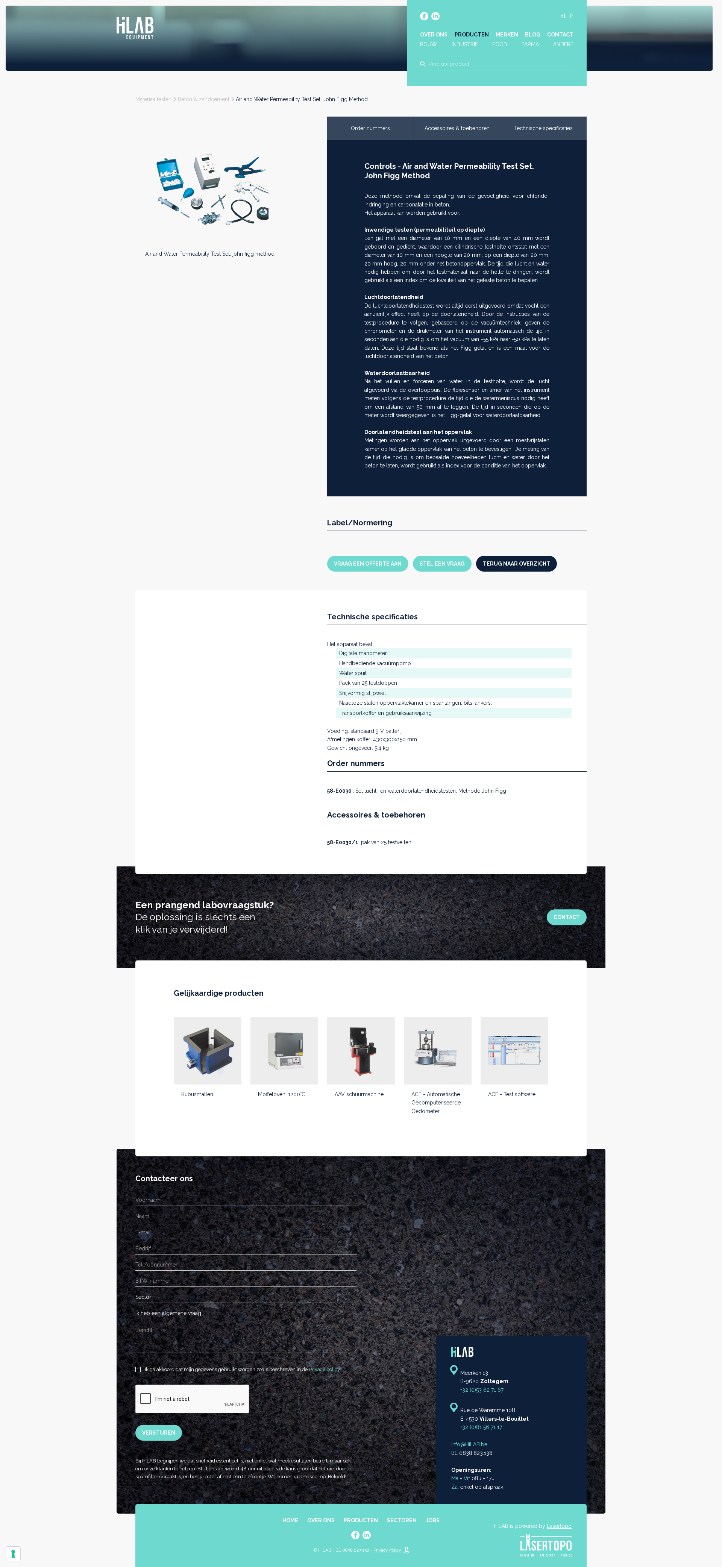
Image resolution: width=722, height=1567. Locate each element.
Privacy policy (324, 1369)
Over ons (433, 35)
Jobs (433, 1520)
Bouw (428, 44)
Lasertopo (559, 1526)
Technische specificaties (543, 128)
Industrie (465, 44)
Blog (532, 35)
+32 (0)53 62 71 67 (482, 1390)
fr (571, 16)
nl (563, 16)
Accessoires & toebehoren (457, 128)
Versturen (158, 1433)
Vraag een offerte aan (368, 564)
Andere (563, 44)
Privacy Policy (387, 1550)
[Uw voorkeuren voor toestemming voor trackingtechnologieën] (13, 1554)
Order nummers (370, 128)
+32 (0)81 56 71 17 (481, 1427)
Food (499, 44)
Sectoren (402, 1520)
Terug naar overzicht (516, 564)
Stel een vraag (442, 564)
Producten (472, 35)
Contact (560, 35)
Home (290, 1520)
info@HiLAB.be (469, 1444)
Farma (530, 44)
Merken (507, 35)
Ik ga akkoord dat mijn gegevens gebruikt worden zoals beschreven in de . (242, 1369)
